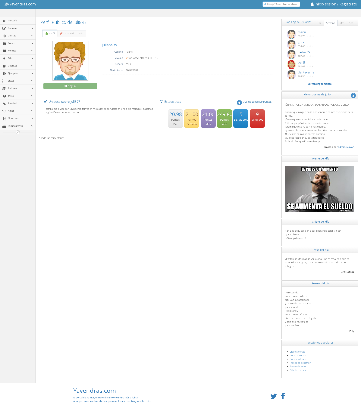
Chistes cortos (297, 351)
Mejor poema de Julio (317, 94)
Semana (330, 23)
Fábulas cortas (298, 370)
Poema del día (321, 283)
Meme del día (320, 158)
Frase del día (320, 250)
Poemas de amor (299, 359)
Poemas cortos (298, 355)
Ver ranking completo (320, 83)
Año (351, 23)
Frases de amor (298, 366)
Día (320, 23)
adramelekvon (346, 147)
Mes (342, 23)
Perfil (52, 33)
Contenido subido (73, 33)
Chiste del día (320, 221)
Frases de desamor (300, 362)
